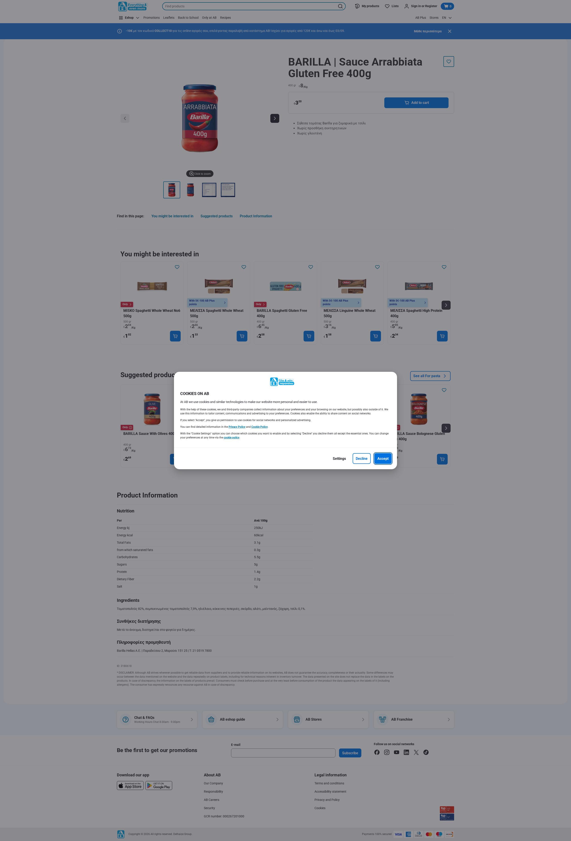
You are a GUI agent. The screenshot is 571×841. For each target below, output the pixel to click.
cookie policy (231, 437)
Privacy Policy (237, 426)
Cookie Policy (259, 426)
